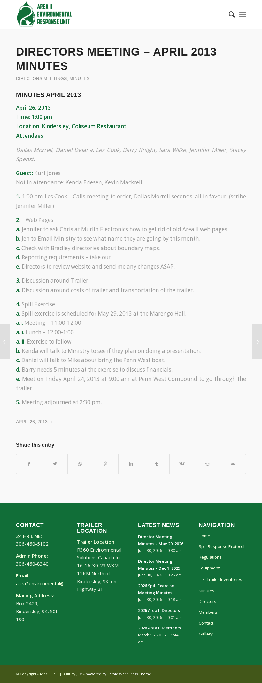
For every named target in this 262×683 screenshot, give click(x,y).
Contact (206, 623)
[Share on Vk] (182, 463)
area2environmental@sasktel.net (52, 583)
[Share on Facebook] (29, 463)
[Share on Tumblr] (156, 463)
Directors (207, 601)
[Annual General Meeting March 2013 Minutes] (5, 341)
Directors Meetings (41, 78)
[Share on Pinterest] (105, 463)
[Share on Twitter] (54, 463)
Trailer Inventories (224, 579)
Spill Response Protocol (221, 546)
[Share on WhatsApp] (80, 463)
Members (208, 612)
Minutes (79, 78)
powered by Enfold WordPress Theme (118, 674)
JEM (79, 674)
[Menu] (242, 14)
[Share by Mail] (233, 463)
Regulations (210, 557)
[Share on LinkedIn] (131, 463)
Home (204, 535)
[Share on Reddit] (207, 463)
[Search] (228, 14)
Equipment (209, 568)
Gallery (206, 634)
